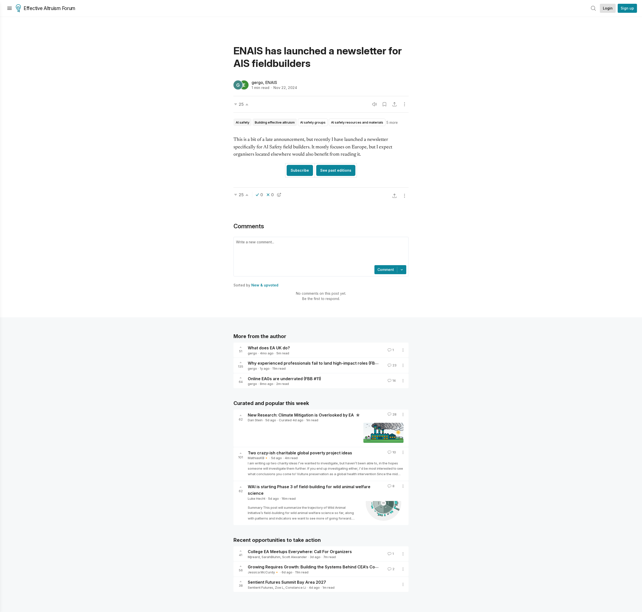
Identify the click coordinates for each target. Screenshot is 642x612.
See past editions (335, 170)
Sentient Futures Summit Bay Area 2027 (287, 582)
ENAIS (271, 82)
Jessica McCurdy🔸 (263, 572)
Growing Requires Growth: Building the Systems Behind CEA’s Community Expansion (330, 566)
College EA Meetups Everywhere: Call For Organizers (300, 551)
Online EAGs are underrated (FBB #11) (284, 378)
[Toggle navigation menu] (9, 8)
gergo (257, 82)
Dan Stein (255, 420)
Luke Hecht (256, 498)
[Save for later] (384, 104)
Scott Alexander (294, 557)
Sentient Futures (260, 587)
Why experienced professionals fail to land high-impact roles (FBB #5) (316, 363)
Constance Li (295, 587)
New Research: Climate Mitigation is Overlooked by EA (301, 414)
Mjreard (254, 557)
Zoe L (279, 587)
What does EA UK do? (269, 347)
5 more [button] (392, 122)
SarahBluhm (271, 557)
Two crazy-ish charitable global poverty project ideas (300, 452)
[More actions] (404, 104)
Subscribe (300, 170)
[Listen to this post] (374, 104)
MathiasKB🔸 (258, 458)
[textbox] (320, 251)
